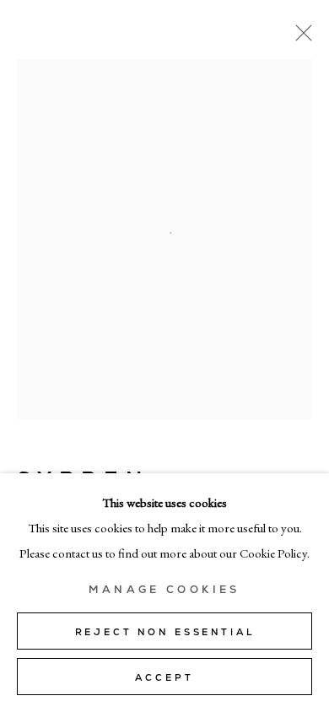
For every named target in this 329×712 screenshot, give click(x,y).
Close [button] (299, 38)
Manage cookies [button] (164, 589)
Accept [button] (164, 677)
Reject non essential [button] (165, 632)
